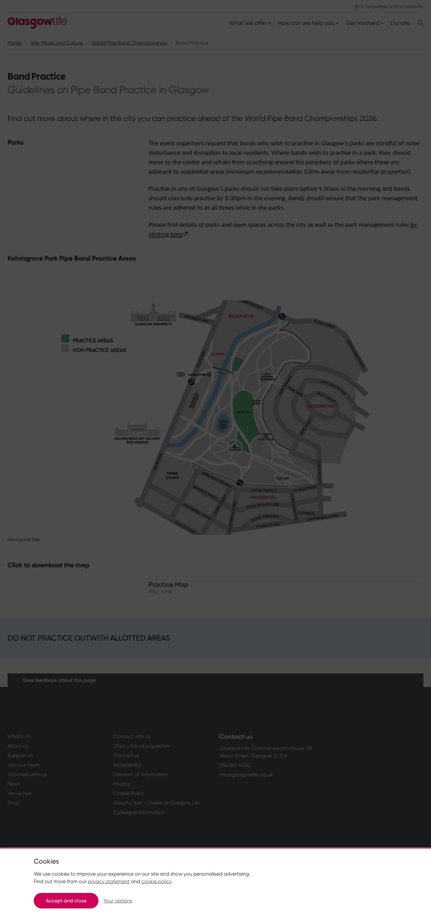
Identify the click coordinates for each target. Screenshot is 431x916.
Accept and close (66, 901)
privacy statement (109, 881)
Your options (117, 901)
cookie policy (156, 881)
